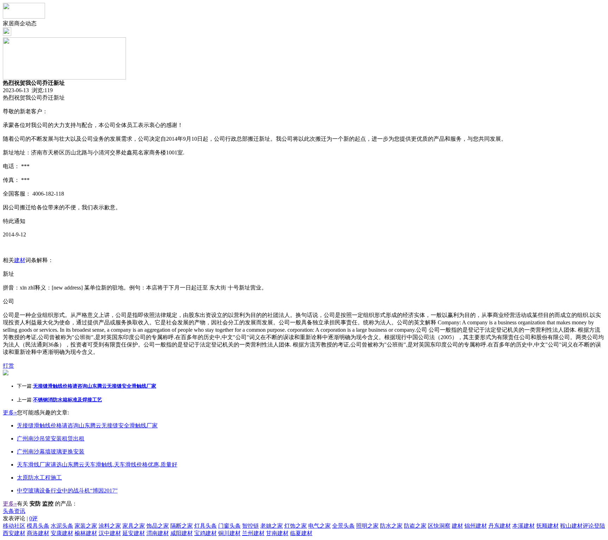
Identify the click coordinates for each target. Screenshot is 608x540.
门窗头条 (229, 526)
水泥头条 (62, 526)
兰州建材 (253, 533)
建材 (19, 260)
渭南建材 (157, 533)
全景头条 (343, 526)
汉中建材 (110, 533)
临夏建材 (301, 533)
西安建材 (14, 533)
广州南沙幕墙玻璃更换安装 (50, 452)
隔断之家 (181, 526)
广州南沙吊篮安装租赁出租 (50, 438)
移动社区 (14, 526)
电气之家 (319, 526)
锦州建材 (475, 526)
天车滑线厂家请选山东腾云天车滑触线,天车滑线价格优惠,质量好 (97, 465)
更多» (10, 412)
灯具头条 (205, 526)
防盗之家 (415, 526)
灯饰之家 (295, 526)
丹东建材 (499, 526)
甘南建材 (277, 533)
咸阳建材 (181, 533)
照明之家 (367, 526)
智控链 (250, 526)
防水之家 (391, 526)
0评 (33, 518)
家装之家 (86, 526)
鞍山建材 (571, 526)
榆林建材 (86, 533)
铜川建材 (229, 533)
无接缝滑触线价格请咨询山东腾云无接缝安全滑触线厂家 (87, 425)
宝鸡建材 (205, 533)
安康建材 (62, 533)
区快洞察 (439, 526)
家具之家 (133, 526)
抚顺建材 (547, 526)
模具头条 (38, 526)
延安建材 (133, 533)
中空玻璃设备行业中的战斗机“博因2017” (67, 491)
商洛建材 (38, 533)
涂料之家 (110, 526)
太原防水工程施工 (39, 478)
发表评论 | (20, 518)
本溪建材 (523, 526)
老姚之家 (271, 526)
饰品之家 (157, 526)
